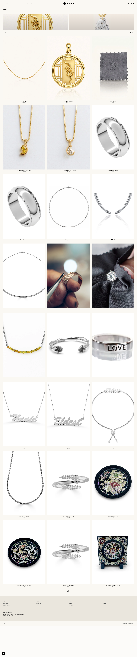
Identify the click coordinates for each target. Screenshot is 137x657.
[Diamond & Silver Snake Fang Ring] (68, 552)
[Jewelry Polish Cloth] (113, 68)
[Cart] (133, 3)
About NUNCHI (38, 603)
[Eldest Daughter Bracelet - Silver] (113, 414)
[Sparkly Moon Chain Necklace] (24, 483)
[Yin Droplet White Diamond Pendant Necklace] (68, 137)
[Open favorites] (3, 653)
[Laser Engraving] (113, 345)
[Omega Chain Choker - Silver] (24, 276)
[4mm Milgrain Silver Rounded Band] (113, 137)
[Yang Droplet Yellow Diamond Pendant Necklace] (24, 137)
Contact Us (38, 605)
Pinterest (104, 605)
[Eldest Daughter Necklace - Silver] (68, 414)
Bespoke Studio (5, 603)
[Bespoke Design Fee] (68, 276)
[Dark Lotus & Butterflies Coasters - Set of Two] (113, 552)
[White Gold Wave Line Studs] (113, 206)
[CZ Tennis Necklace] (68, 206)
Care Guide (71, 605)
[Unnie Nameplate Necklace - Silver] (24, 414)
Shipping (70, 603)
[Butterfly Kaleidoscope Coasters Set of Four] (24, 552)
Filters (5, 32)
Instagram (104, 603)
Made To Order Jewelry (7, 605)
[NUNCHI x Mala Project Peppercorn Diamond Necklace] (24, 345)
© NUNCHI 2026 (124, 623)
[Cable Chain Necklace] (24, 68)
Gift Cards (4, 608)
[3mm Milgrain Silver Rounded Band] (24, 206)
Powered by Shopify (131, 623)
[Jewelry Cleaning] (113, 276)
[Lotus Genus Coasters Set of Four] (113, 483)
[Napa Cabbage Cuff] (68, 345)
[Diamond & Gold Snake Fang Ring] (68, 483)
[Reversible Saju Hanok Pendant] (68, 68)
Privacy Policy (71, 608)
